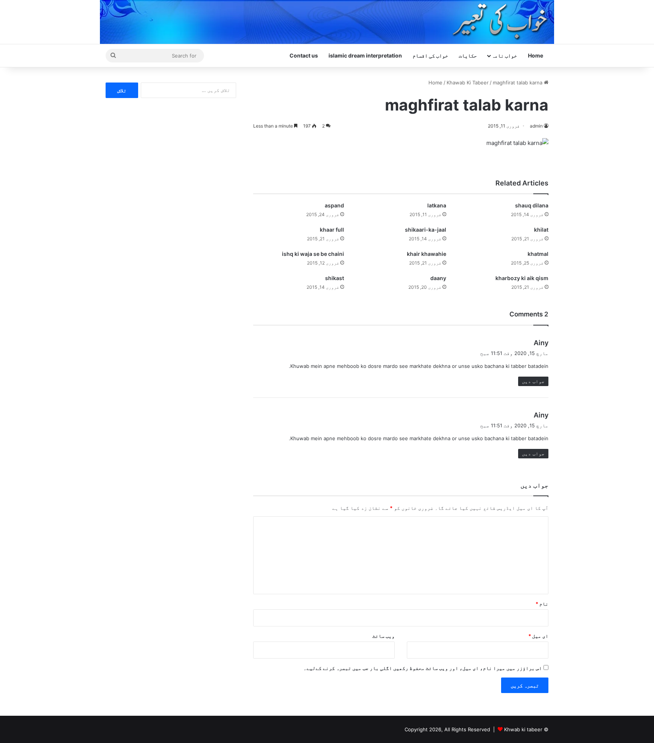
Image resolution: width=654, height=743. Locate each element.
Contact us (304, 55)
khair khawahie (426, 254)
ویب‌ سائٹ (383, 636)
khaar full (332, 229)
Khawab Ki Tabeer (468, 82)
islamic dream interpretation (365, 55)
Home (535, 55)
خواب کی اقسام (430, 55)
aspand (334, 205)
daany (438, 278)
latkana (436, 205)
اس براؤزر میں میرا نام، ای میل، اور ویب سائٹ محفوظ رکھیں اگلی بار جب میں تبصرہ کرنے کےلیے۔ (423, 668)
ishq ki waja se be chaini (313, 254)
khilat (541, 229)
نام (542, 604)
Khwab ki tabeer (523, 729)
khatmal (538, 254)
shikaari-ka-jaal (425, 229)
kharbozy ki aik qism (521, 278)
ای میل (538, 636)
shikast (334, 278)
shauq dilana (531, 205)
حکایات (468, 55)
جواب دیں (533, 381)
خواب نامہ (504, 55)
